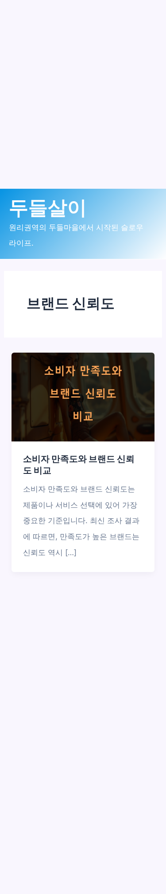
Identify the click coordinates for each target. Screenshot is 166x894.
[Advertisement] (83, 105)
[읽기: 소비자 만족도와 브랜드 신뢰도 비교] (83, 396)
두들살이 (48, 207)
